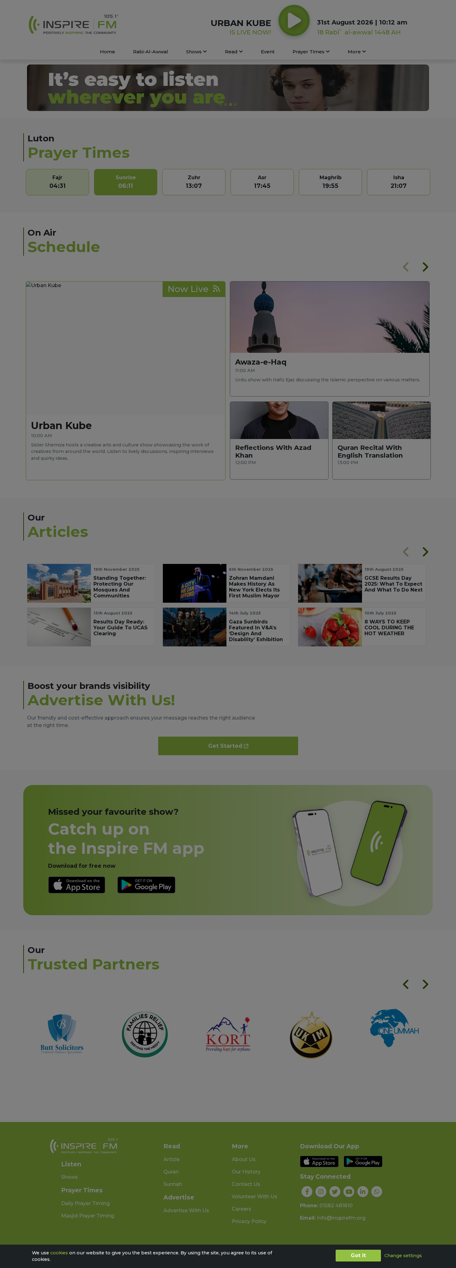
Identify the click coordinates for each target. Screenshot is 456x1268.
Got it (358, 1255)
